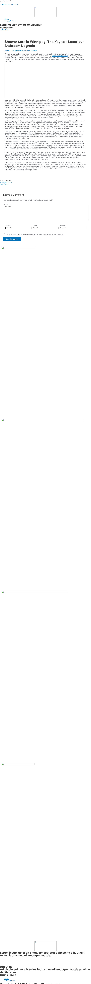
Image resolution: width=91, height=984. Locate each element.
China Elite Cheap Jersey (9, 4)
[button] (4, 30)
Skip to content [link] (5, 1)
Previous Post (6, 182)
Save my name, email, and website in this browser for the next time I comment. (35, 234)
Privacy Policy (9, 21)
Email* (35, 226)
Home (6, 19)
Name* (7, 226)
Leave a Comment (11, 50)
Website (63, 226)
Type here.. (7, 204)
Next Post (4, 184)
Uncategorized (24, 50)
